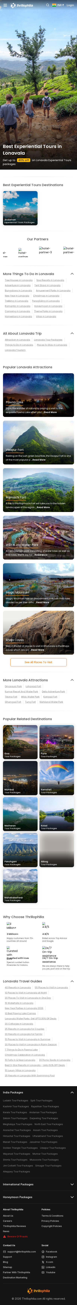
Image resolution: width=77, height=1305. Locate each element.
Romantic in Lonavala (17, 306)
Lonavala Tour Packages (48, 339)
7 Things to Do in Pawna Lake (21, 1049)
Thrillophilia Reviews (14, 1226)
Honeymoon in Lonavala (48, 306)
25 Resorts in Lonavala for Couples (24, 1028)
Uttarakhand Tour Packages (48, 1136)
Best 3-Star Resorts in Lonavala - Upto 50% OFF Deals (35, 1065)
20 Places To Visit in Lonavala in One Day (28, 997)
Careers (7, 1221)
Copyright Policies (51, 1226)
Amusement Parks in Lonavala (53, 290)
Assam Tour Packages (45, 1130)
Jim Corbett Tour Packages (18, 1165)
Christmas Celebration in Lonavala (25, 1054)
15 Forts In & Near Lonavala (20, 1060)
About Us (8, 1215)
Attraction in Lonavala (17, 339)
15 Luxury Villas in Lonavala (20, 1070)
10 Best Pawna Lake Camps (20, 1013)
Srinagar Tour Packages (48, 1165)
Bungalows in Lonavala (18, 290)
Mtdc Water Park (30, 696)
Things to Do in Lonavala (19, 344)
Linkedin (50, 1267)
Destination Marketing (15, 1277)
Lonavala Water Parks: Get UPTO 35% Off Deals (30, 1018)
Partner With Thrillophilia (16, 1272)
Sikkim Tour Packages (15, 1118)
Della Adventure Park (53, 691)
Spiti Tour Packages (41, 1100)
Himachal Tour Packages (16, 1136)
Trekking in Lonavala (16, 300)
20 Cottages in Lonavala (19, 1023)
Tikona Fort (11, 696)
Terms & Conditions (52, 1215)
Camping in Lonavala (17, 311)
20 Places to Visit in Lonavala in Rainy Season (31, 1044)
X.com (49, 1262)
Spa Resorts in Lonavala (50, 280)
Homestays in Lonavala (18, 316)
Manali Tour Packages (15, 1142)
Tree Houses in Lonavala (19, 280)
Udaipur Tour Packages (53, 1147)
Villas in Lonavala (46, 316)
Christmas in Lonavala (46, 295)
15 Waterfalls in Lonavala (19, 1003)
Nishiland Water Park (51, 701)
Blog (5, 1262)
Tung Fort (30, 701)
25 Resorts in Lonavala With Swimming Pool (30, 1075)
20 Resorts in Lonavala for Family (23, 1034)
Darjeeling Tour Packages (44, 1118)
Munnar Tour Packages (45, 1153)
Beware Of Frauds (17, 1236)
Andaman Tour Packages (43, 1112)
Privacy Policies (50, 1221)
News (6, 1231)
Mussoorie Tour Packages (44, 1159)
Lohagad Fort (33, 686)
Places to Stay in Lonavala (52, 344)
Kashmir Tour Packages (16, 1106)
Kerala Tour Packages (15, 1112)
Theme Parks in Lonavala (48, 311)
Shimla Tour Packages (15, 1159)
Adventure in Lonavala (17, 285)
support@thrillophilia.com (21, 1251)
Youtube (50, 1272)
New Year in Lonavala (17, 295)
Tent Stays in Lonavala (47, 285)
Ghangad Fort (13, 701)
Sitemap (7, 1267)
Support (7, 1256)
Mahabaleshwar (13, 899)
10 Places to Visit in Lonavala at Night (26, 992)
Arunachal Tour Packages (17, 1130)
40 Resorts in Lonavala (18, 987)
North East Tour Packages (49, 1124)
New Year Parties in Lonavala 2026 (24, 1008)
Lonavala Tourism (15, 350)
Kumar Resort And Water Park (21, 691)
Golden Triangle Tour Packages (20, 1147)
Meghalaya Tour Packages (17, 1124)
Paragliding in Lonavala (46, 300)
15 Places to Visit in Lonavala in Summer (27, 1039)
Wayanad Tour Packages (16, 1153)
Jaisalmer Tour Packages (43, 1142)
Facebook (51, 1251)
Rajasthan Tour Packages (45, 1106)
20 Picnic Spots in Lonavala (54, 1060)
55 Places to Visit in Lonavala (51, 987)
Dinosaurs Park (13, 686)
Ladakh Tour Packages (15, 1100)
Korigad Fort (50, 696)
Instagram (51, 1256)
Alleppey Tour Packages (16, 1171)
